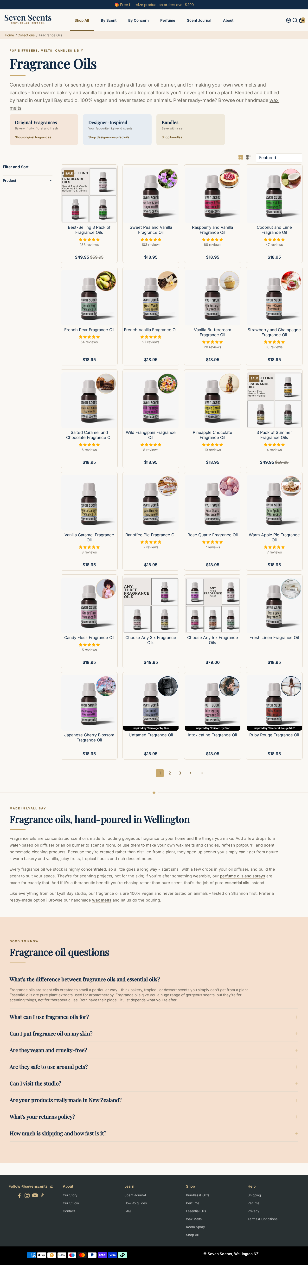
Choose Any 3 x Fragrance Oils (150, 640)
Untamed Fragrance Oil (151, 735)
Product (9, 180)
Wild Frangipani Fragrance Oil (151, 435)
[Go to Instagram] (27, 1196)
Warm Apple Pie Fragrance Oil (274, 537)
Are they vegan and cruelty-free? (48, 1050)
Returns (253, 1203)
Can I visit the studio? (35, 1083)
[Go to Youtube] (35, 1196)
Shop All (82, 20)
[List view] (248, 157)
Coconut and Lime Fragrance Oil (274, 230)
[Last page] (202, 773)
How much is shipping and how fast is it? (58, 1133)
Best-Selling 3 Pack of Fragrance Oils (89, 230)
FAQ (127, 1211)
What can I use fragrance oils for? (49, 1016)
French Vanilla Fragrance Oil (151, 329)
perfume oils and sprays (242, 876)
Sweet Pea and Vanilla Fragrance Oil (151, 230)
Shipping (254, 1195)
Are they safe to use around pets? (49, 1066)
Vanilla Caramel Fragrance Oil (89, 537)
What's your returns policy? (42, 1116)
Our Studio (71, 1203)
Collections (26, 35)
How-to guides (135, 1203)
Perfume (167, 20)
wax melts (101, 900)
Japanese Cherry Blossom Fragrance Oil (89, 737)
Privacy (253, 1211)
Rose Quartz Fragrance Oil (212, 534)
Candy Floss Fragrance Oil (89, 637)
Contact (69, 1211)
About (228, 20)
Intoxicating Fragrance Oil (212, 735)
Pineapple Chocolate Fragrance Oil (212, 435)
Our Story (70, 1195)
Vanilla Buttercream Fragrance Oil (212, 332)
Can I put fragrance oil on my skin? (51, 1033)
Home (9, 35)
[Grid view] (240, 157)
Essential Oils (196, 1211)
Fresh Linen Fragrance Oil (274, 637)
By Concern (138, 20)
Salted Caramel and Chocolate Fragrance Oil (89, 435)
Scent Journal (199, 20)
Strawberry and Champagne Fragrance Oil (274, 332)
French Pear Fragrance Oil (89, 329)
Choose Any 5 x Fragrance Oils (212, 640)
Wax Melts (194, 1219)
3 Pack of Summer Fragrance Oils (274, 435)
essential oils (237, 882)
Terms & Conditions (262, 1219)
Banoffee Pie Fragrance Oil (150, 534)
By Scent (108, 20)
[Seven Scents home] (28, 26)
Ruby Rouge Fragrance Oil (274, 735)
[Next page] (191, 773)
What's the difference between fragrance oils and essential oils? (85, 979)
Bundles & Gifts (197, 1195)
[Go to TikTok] (42, 1196)
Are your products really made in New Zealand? (66, 1100)
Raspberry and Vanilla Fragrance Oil (212, 230)
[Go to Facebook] (19, 1196)
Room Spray (195, 1227)
